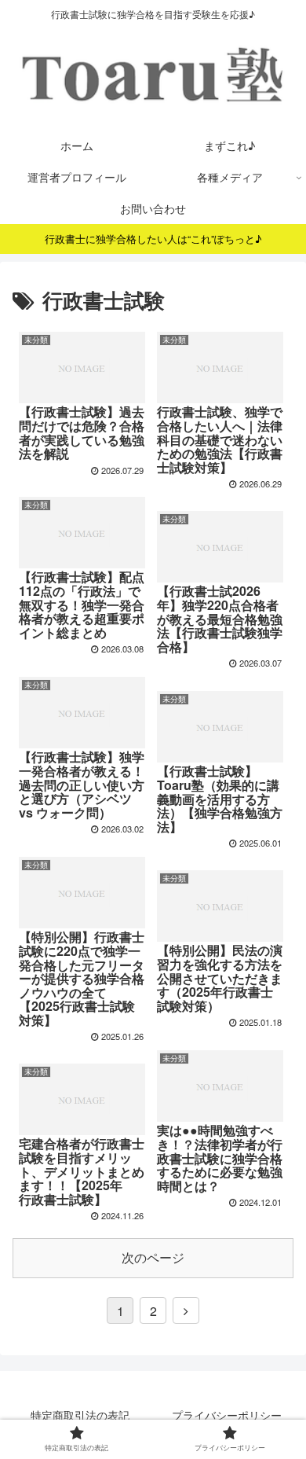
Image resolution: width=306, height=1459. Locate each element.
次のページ (153, 1257)
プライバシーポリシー (227, 1415)
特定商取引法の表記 (80, 1415)
